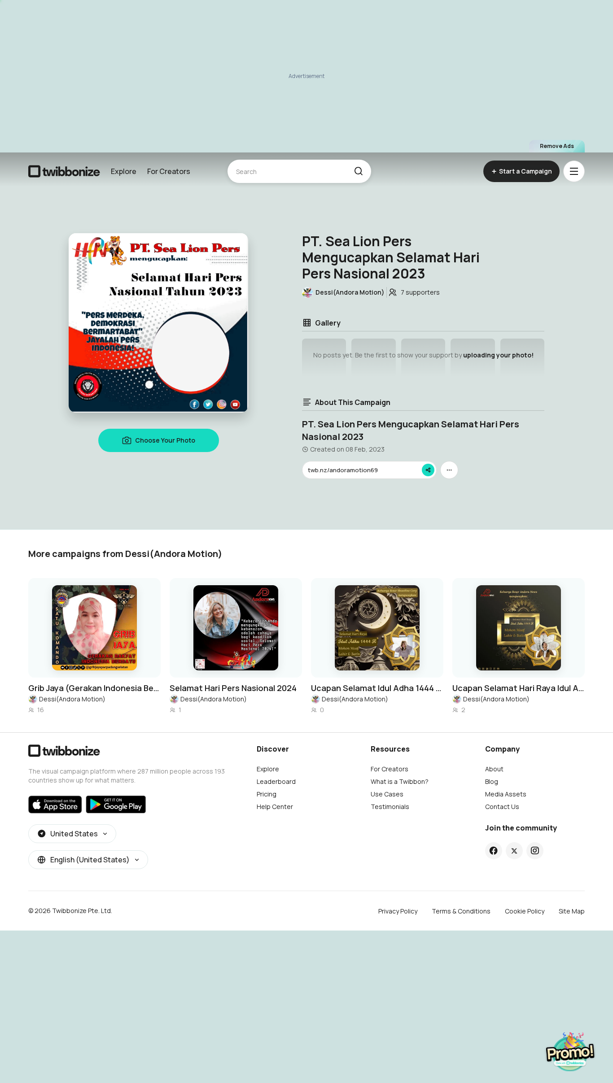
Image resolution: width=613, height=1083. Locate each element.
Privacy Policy (397, 911)
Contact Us (502, 806)
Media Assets (505, 794)
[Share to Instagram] (534, 850)
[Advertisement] (306, 76)
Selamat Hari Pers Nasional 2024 (233, 688)
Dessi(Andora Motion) (72, 699)
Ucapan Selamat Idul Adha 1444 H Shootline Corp (377, 688)
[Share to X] (514, 850)
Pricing (266, 794)
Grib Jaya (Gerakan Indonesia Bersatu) (94, 688)
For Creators (168, 171)
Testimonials (390, 806)
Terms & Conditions (461, 911)
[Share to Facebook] (493, 850)
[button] (358, 171)
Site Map (572, 911)
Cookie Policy (524, 911)
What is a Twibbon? (400, 781)
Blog (491, 781)
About (494, 769)
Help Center (275, 806)
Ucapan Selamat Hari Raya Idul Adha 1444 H (518, 688)
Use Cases (387, 794)
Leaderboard (276, 781)
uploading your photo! (498, 355)
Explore (123, 171)
